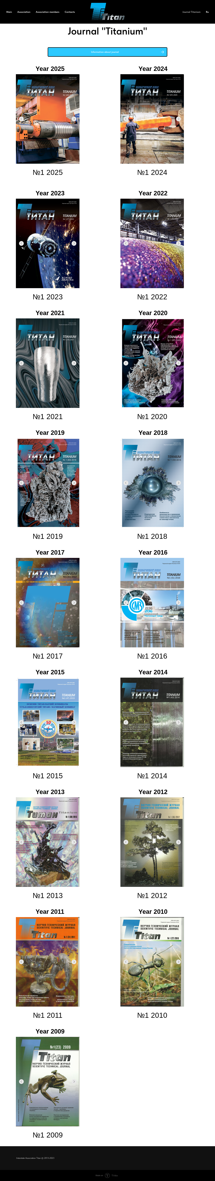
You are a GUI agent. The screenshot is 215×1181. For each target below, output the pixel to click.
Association (23, 11)
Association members (47, 11)
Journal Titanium (191, 11)
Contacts (70, 11)
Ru (207, 11)
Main (9, 11)
